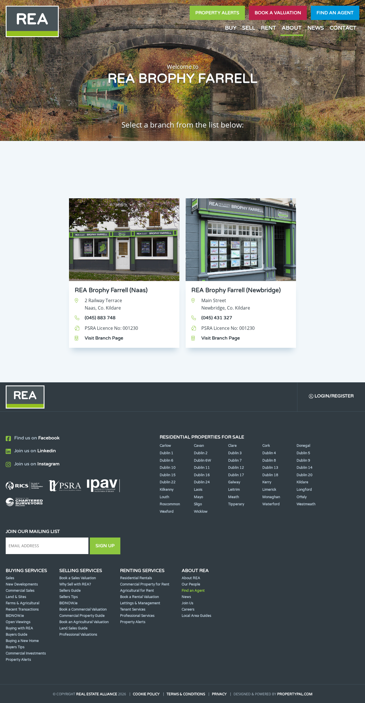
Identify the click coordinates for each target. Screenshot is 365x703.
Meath (233, 497)
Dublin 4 (269, 453)
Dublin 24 (202, 482)
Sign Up (105, 546)
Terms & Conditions (186, 694)
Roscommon (170, 504)
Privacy (219, 694)
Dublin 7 (235, 460)
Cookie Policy (146, 694)
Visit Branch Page (104, 338)
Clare (232, 446)
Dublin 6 (166, 460)
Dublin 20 (305, 475)
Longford (304, 490)
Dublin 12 (236, 468)
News (315, 28)
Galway (234, 482)
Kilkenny (166, 490)
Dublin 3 (235, 453)
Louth (164, 497)
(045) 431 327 (216, 318)
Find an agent (335, 13)
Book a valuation (278, 13)
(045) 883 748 (100, 318)
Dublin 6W (202, 460)
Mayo (198, 497)
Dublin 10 (168, 468)
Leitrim (234, 490)
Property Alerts (217, 13)
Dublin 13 (270, 468)
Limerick (269, 490)
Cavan (199, 446)
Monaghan (271, 497)
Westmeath (306, 504)
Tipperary (236, 504)
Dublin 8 (269, 460)
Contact (343, 28)
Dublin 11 (202, 468)
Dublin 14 (305, 468)
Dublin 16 (202, 475)
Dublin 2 (201, 453)
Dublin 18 (270, 475)
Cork (266, 446)
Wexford (167, 512)
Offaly (302, 497)
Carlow (165, 446)
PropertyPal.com (295, 694)
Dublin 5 (303, 453)
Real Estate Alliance (96, 694)
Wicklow (201, 512)
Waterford (271, 504)
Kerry (266, 482)
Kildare (302, 482)
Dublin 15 (168, 475)
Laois (198, 490)
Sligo (198, 504)
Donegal (303, 446)
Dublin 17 (236, 475)
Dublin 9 (303, 460)
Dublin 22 (168, 482)
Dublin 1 (166, 453)
